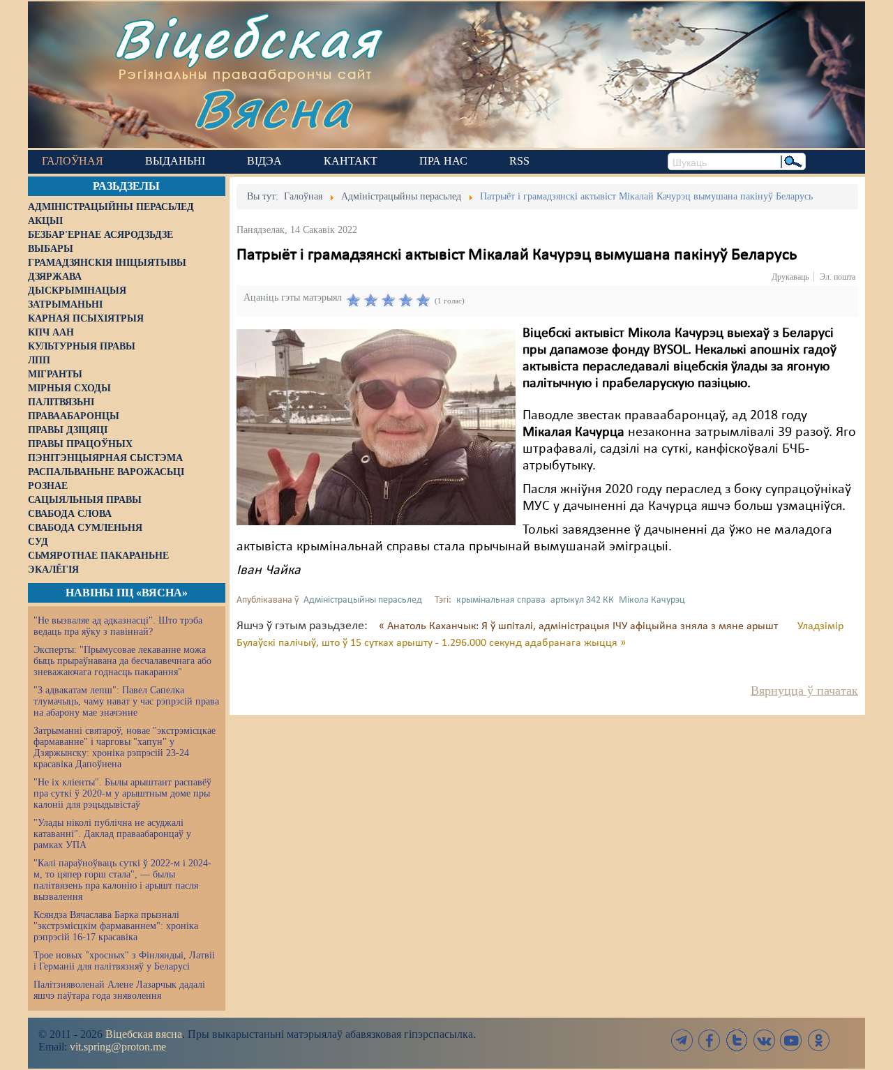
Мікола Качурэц (652, 600)
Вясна (272, 108)
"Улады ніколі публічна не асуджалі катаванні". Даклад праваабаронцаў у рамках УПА (112, 833)
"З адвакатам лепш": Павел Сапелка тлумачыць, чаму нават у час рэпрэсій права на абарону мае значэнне (126, 701)
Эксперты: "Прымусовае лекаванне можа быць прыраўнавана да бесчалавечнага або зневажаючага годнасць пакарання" (122, 661)
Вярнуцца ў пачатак (804, 691)
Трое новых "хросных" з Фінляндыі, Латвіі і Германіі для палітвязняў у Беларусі (124, 961)
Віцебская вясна (143, 1034)
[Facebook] (709, 1040)
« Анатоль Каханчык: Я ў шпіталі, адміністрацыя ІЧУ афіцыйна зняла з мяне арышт (580, 626)
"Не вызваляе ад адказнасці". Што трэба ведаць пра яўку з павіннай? (117, 626)
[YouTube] (791, 1040)
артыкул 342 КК (582, 600)
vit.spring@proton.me (118, 1047)
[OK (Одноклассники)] (818, 1040)
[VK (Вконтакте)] (764, 1040)
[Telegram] (682, 1040)
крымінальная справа (501, 600)
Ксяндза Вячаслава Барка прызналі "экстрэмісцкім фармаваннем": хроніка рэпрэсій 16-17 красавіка (115, 926)
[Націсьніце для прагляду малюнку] (376, 426)
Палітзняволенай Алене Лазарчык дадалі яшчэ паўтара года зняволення (119, 990)
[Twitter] (737, 1040)
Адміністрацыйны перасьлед (362, 600)
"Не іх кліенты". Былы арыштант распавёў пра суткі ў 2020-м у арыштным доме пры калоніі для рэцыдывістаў (122, 793)
